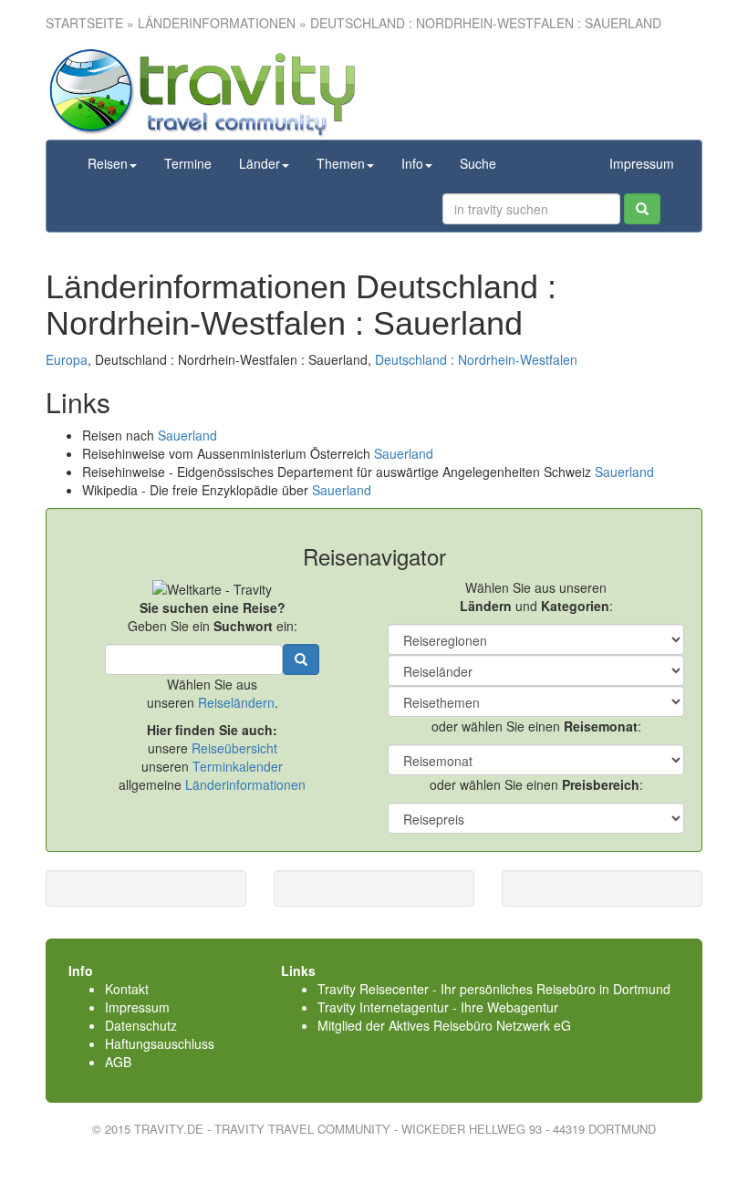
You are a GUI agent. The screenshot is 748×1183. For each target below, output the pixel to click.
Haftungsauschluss (159, 1043)
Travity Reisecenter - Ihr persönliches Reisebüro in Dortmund (493, 989)
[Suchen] (642, 208)
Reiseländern (236, 702)
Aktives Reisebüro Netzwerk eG (480, 1025)
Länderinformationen (245, 784)
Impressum (641, 163)
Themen (341, 163)
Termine (188, 163)
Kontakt (127, 989)
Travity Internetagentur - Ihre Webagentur (437, 1007)
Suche (478, 163)
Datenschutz (141, 1025)
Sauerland (187, 435)
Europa (67, 359)
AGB (118, 1062)
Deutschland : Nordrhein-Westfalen (476, 359)
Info (412, 163)
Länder (259, 163)
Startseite (84, 23)
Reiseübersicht (234, 748)
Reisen (108, 163)
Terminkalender (237, 766)
